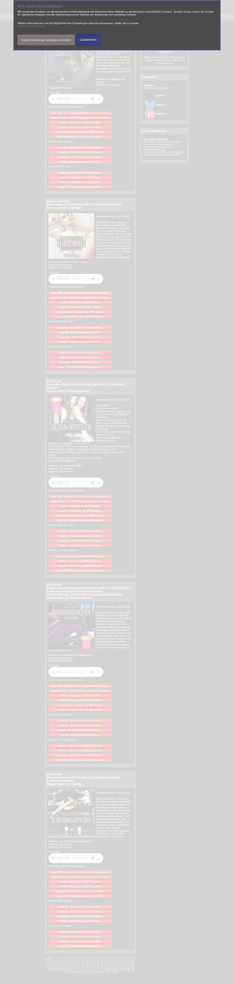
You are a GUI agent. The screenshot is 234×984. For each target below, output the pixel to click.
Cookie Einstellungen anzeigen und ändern (46, 39)
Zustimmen (88, 40)
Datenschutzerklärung (31, 26)
